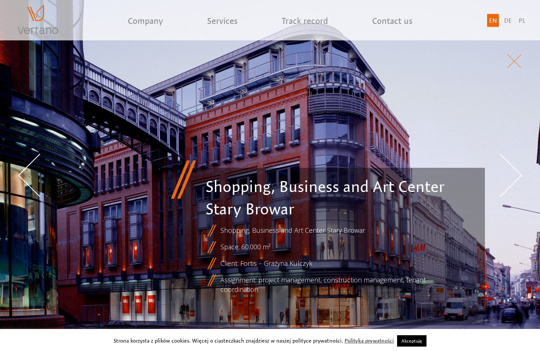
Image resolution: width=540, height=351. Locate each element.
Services (222, 20)
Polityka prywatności (369, 341)
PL (522, 20)
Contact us (392, 20)
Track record (305, 20)
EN (493, 20)
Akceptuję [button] (412, 341)
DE (508, 20)
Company (145, 20)
